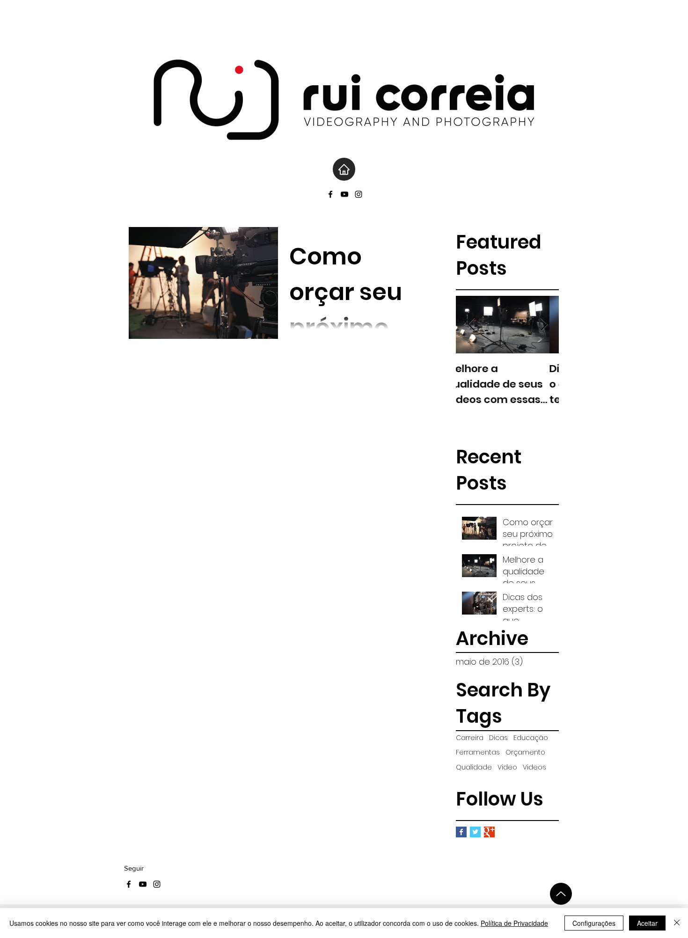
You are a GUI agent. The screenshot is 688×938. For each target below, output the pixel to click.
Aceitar (647, 923)
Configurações (593, 923)
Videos (534, 767)
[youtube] (344, 194)
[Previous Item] (471, 324)
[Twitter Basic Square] (475, 832)
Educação (530, 737)
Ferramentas (478, 752)
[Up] (561, 894)
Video (507, 767)
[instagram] (358, 194)
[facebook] (330, 194)
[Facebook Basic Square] (461, 832)
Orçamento (525, 752)
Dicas (498, 737)
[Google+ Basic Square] (489, 832)
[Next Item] (544, 324)
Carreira (469, 737)
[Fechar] (676, 923)
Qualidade (474, 767)
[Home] (344, 169)
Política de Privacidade (514, 923)
